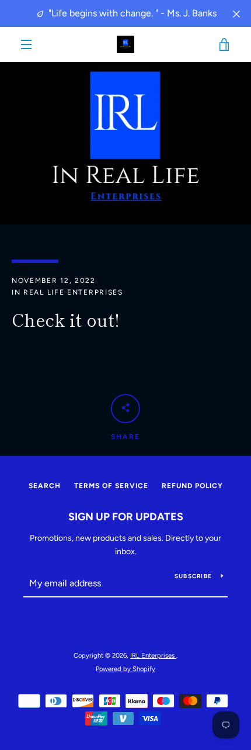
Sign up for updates (125, 516)
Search (45, 486)
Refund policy (192, 486)
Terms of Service (111, 486)
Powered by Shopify (125, 669)
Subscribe (193, 576)
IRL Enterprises (153, 655)
